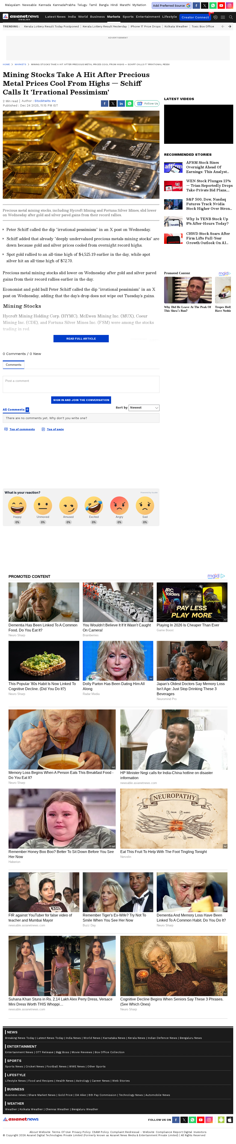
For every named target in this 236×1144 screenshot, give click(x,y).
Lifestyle (169, 16)
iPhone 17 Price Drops (146, 26)
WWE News (77, 1066)
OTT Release (44, 1052)
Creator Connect (195, 17)
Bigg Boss (62, 1052)
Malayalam (12, 5)
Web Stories (121, 1080)
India (72, 16)
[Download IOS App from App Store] (229, 1120)
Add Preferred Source (169, 5)
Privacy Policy (81, 1132)
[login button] (217, 17)
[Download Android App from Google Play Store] (221, 1120)
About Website (40, 1132)
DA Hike (80, 1095)
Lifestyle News (15, 1080)
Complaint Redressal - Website (132, 1132)
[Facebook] (196, 5)
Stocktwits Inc (45, 101)
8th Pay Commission (102, 1095)
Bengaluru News (191, 1038)
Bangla (104, 5)
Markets (113, 16)
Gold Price (65, 1095)
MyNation (139, 5)
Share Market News (42, 1095)
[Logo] (22, 17)
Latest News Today (50, 1038)
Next (229, 26)
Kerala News (136, 1038)
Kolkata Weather (176, 26)
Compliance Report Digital (174, 1132)
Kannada (44, 5)
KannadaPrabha (64, 5)
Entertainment (148, 16)
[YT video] (221, 5)
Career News (101, 1080)
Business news (15, 1095)
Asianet (20, 1119)
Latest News (55, 16)
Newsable (29, 5)
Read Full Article (81, 338)
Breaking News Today (19, 1038)
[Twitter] (204, 5)
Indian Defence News (162, 1038)
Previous (222, 26)
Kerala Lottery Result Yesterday (105, 26)
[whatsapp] (213, 5)
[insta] (229, 5)
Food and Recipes (40, 1080)
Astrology (82, 1080)
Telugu (82, 5)
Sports (128, 16)
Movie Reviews (82, 1052)
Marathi (125, 5)
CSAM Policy (100, 1132)
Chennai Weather (57, 1109)
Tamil (93, 5)
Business (97, 16)
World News (91, 1038)
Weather (11, 1109)
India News (73, 1038)
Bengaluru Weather (85, 1109)
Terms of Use (61, 1132)
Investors (200, 1132)
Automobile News (157, 1095)
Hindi (114, 5)
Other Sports (96, 1066)
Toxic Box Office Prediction (210, 26)
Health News (65, 1080)
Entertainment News (19, 1052)
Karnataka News (114, 1038)
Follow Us (151, 103)
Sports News (14, 1066)
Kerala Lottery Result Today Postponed (51, 26)
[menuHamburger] (223, 17)
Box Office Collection (109, 1052)
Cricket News (35, 1066)
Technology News (131, 1095)
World (83, 16)
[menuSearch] (231, 17)
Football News (57, 1066)
